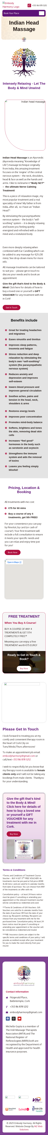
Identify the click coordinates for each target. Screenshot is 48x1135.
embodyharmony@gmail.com (19, 755)
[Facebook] (8, 1019)
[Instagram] (14, 1019)
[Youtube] (19, 1019)
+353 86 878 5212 (39, 5)
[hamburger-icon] (41, 13)
